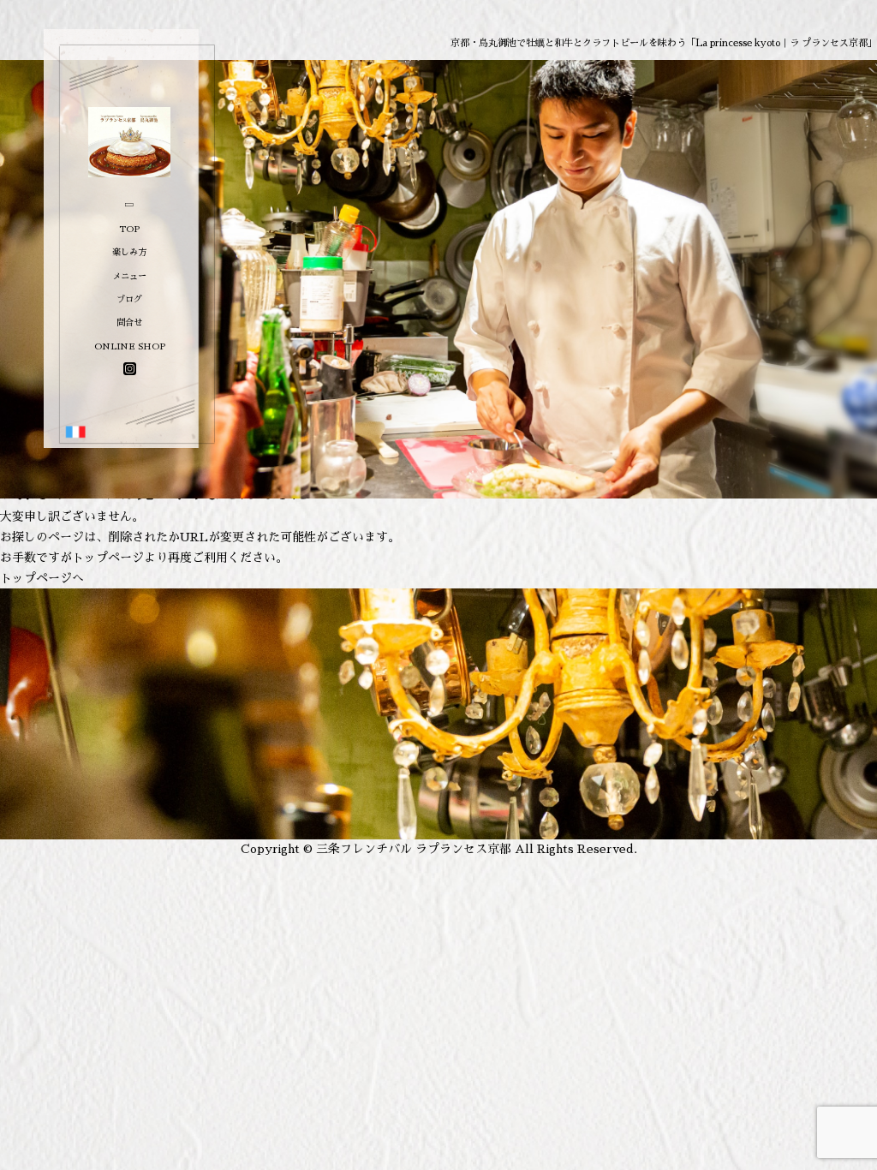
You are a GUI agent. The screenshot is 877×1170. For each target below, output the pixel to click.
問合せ (129, 322)
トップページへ (42, 578)
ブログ (129, 299)
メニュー (129, 276)
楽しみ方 (129, 252)
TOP (129, 229)
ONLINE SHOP (129, 346)
